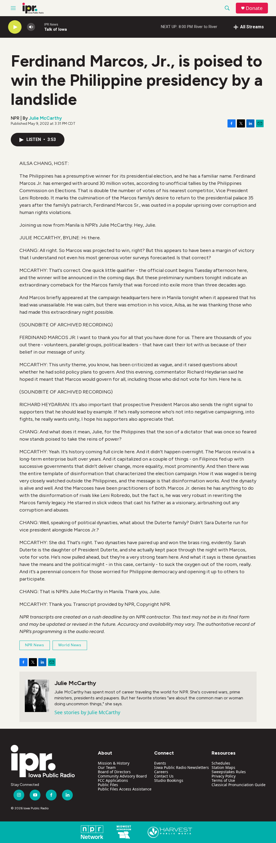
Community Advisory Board (122, 776)
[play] (15, 27)
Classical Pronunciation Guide (238, 784)
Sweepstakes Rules (229, 771)
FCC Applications (113, 780)
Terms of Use (223, 780)
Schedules (221, 763)
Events (160, 763)
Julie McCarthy (45, 118)
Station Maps (223, 767)
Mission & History (113, 763)
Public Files (108, 784)
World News (69, 645)
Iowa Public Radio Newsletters (181, 767)
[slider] (39, 27)
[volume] (31, 27)
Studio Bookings (168, 780)
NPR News (34, 645)
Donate (254, 8)
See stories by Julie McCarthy (87, 712)
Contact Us (164, 776)
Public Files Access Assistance (124, 789)
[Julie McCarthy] (37, 696)
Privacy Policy (224, 776)
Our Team (107, 767)
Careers (161, 771)
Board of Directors (114, 771)
